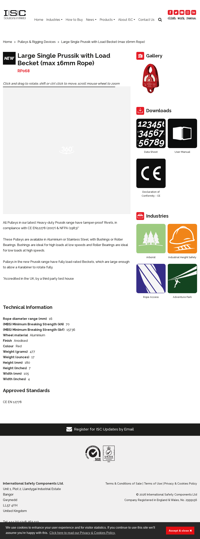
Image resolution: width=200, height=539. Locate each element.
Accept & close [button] (179, 530)
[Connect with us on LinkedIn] (193, 12)
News (90, 20)
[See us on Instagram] (187, 12)
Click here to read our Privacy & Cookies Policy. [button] (82, 532)
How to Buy (74, 20)
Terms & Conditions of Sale (123, 483)
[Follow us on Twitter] (176, 12)
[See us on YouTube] (181, 12)
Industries (53, 20)
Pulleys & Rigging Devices (37, 42)
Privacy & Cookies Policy (180, 483)
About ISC (125, 20)
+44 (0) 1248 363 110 (24, 522)
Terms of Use (153, 483)
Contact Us (146, 20)
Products (106, 20)
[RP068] (151, 78)
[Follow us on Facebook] (170, 12)
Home (38, 20)
